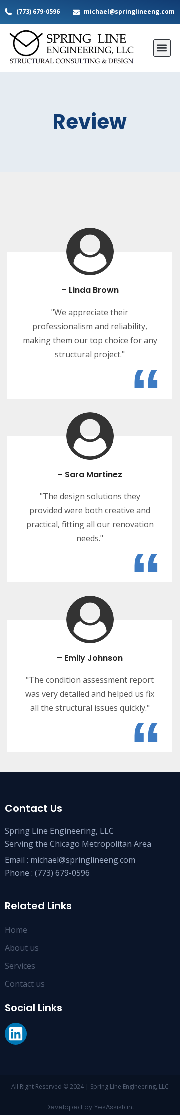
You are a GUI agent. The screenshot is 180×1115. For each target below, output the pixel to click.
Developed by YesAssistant (90, 1107)
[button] (162, 48)
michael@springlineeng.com (83, 859)
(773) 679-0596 (62, 872)
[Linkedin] (16, 1034)
